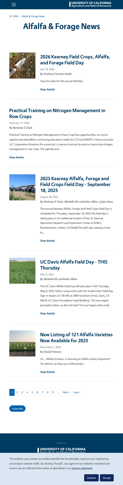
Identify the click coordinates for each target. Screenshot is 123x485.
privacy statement (82, 468)
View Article (47, 89)
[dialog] (61, 469)
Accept (107, 478)
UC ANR (13, 16)
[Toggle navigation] (13, 4)
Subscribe (17, 408)
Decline (91, 478)
